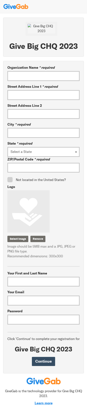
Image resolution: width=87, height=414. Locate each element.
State (19, 143)
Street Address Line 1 (32, 86)
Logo (11, 187)
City (19, 124)
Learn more (44, 403)
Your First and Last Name (27, 273)
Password (15, 311)
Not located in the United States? (41, 180)
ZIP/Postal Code (28, 159)
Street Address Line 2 (24, 105)
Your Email (15, 292)
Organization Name (31, 67)
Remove (38, 238)
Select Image (18, 238)
